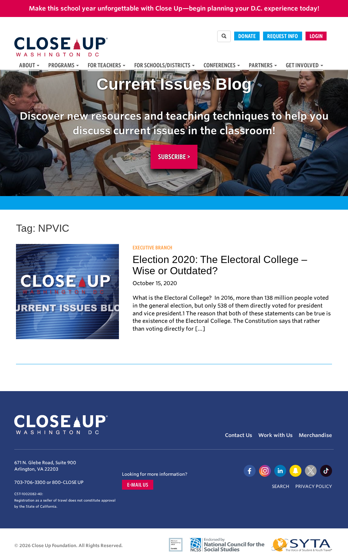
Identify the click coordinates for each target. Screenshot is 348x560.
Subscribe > (174, 156)
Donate (247, 36)
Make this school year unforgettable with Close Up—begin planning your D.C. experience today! (174, 8)
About (27, 65)
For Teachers (105, 65)
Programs (61, 65)
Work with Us (275, 435)
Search (280, 486)
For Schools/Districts (162, 65)
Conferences (220, 65)
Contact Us (238, 435)
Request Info (282, 36)
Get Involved (303, 65)
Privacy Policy (313, 486)
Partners (261, 65)
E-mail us (137, 485)
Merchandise (315, 435)
